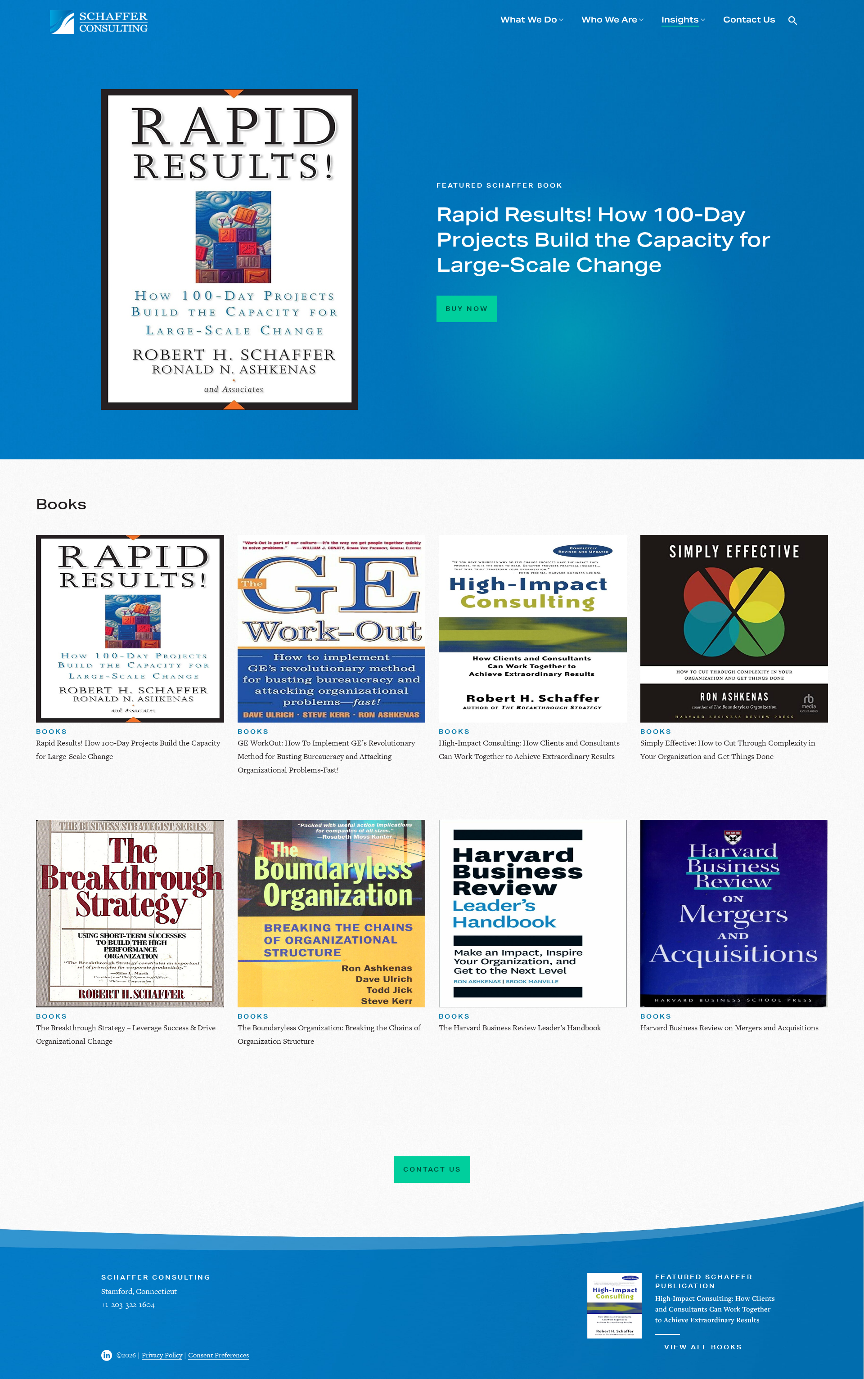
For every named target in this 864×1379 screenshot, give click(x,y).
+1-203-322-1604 (127, 1304)
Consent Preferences (218, 1355)
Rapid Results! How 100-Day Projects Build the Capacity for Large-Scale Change (603, 239)
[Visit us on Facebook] (109, 1355)
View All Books (703, 1347)
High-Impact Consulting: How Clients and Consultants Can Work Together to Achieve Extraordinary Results (715, 1309)
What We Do (528, 19)
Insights (680, 19)
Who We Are (609, 19)
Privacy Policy (162, 1355)
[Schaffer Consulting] (99, 22)
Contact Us (749, 19)
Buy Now (467, 309)
